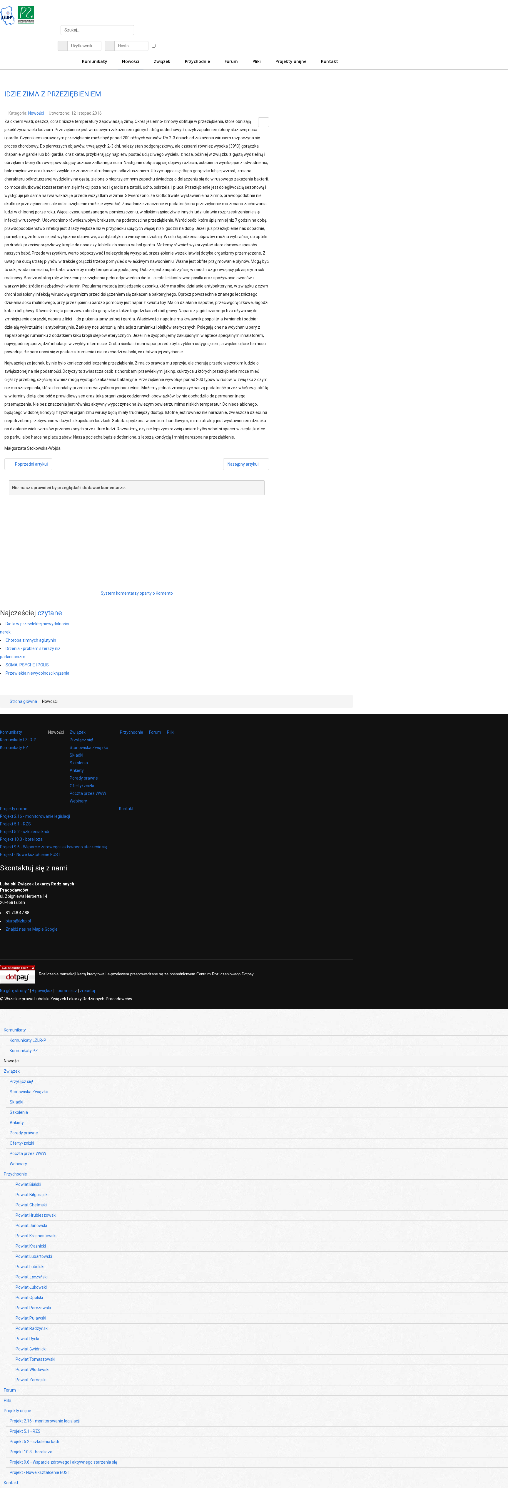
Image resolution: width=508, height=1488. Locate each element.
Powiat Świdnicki (31, 1349)
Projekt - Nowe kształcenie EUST (30, 854)
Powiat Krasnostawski (36, 1235)
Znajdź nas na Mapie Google (32, 929)
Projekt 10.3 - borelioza (21, 839)
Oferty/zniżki (82, 785)
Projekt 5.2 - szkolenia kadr (25, 831)
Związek (78, 732)
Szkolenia (79, 762)
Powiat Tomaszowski (35, 1359)
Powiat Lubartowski (34, 1256)
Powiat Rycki (27, 1338)
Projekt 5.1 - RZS (15, 824)
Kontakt (126, 808)
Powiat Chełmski (31, 1205)
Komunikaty (11, 732)
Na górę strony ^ (14, 990)
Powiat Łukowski (31, 1287)
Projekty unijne (13, 808)
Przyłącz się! (81, 740)
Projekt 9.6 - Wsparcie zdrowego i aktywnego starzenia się (53, 847)
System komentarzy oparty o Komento (137, 593)
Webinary (78, 801)
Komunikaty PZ (14, 747)
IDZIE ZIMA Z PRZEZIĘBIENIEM (52, 94)
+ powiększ (42, 990)
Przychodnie (131, 732)
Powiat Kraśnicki (31, 1246)
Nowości (36, 113)
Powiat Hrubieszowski (36, 1215)
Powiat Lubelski (30, 1266)
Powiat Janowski (31, 1225)
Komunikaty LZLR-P (18, 740)
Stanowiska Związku (89, 747)
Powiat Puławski (31, 1318)
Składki (76, 755)
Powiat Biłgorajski (32, 1194)
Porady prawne (84, 778)
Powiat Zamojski (31, 1379)
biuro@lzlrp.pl (18, 921)
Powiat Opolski (29, 1297)
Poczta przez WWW (88, 793)
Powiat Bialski (28, 1184)
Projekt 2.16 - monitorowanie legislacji (35, 816)
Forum (155, 732)
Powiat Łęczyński (32, 1277)
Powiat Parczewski (33, 1307)
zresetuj (87, 990)
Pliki (170, 732)
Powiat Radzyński (32, 1328)
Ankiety (77, 770)
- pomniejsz (66, 990)
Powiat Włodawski (32, 1369)
